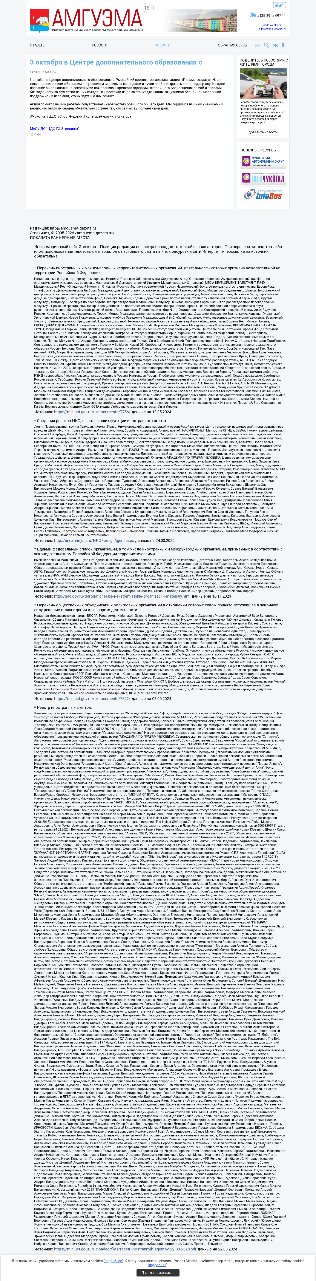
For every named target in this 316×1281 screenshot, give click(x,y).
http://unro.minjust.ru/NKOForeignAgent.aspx (94, 540)
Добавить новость (263, 132)
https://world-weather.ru (272, 29)
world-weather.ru (272, 25)
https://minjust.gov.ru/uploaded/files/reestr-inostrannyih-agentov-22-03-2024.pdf (125, 1249)
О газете (37, 45)
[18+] (86, 21)
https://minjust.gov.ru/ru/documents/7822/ (92, 698)
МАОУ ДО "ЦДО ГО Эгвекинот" (54, 129)
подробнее (113, 1261)
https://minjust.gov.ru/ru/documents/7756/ (92, 412)
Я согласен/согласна (158, 1273)
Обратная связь (232, 45)
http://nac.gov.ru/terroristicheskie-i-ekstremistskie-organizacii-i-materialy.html (122, 596)
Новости (100, 45)
